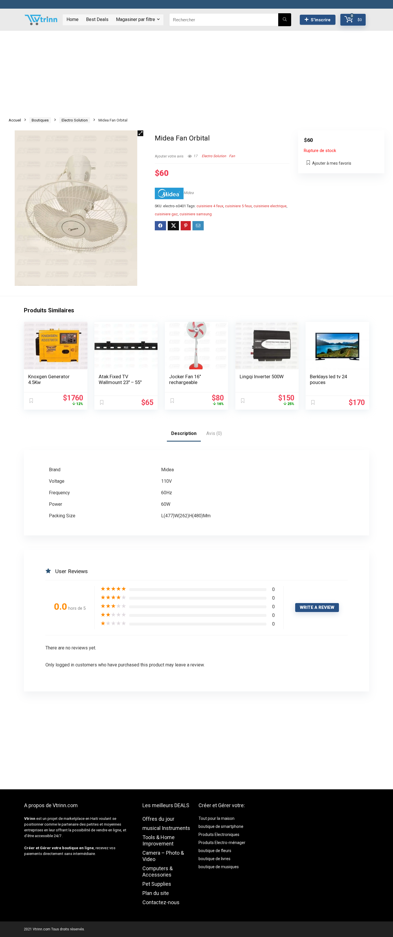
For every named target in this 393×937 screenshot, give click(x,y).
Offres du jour (158, 819)
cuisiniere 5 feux (238, 206)
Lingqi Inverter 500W (262, 376)
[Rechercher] (284, 19)
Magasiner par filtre (135, 19)
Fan (232, 156)
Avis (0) (214, 433)
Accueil (15, 120)
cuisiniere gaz (166, 214)
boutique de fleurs (215, 850)
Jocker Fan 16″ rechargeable (185, 379)
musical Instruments (166, 828)
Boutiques (40, 120)
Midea (189, 193)
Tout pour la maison (216, 818)
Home (72, 19)
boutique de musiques (219, 866)
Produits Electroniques (219, 834)
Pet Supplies (156, 884)
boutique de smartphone (221, 826)
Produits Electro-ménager (222, 842)
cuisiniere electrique (270, 206)
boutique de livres (214, 858)
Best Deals (97, 19)
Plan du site (155, 893)
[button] (140, 133)
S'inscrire (321, 19)
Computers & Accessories (157, 871)
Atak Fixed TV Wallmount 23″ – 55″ (120, 379)
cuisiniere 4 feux (210, 206)
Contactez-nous (161, 902)
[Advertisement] (196, 71)
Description (184, 433)
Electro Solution (75, 120)
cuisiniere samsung (196, 214)
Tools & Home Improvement (158, 840)
